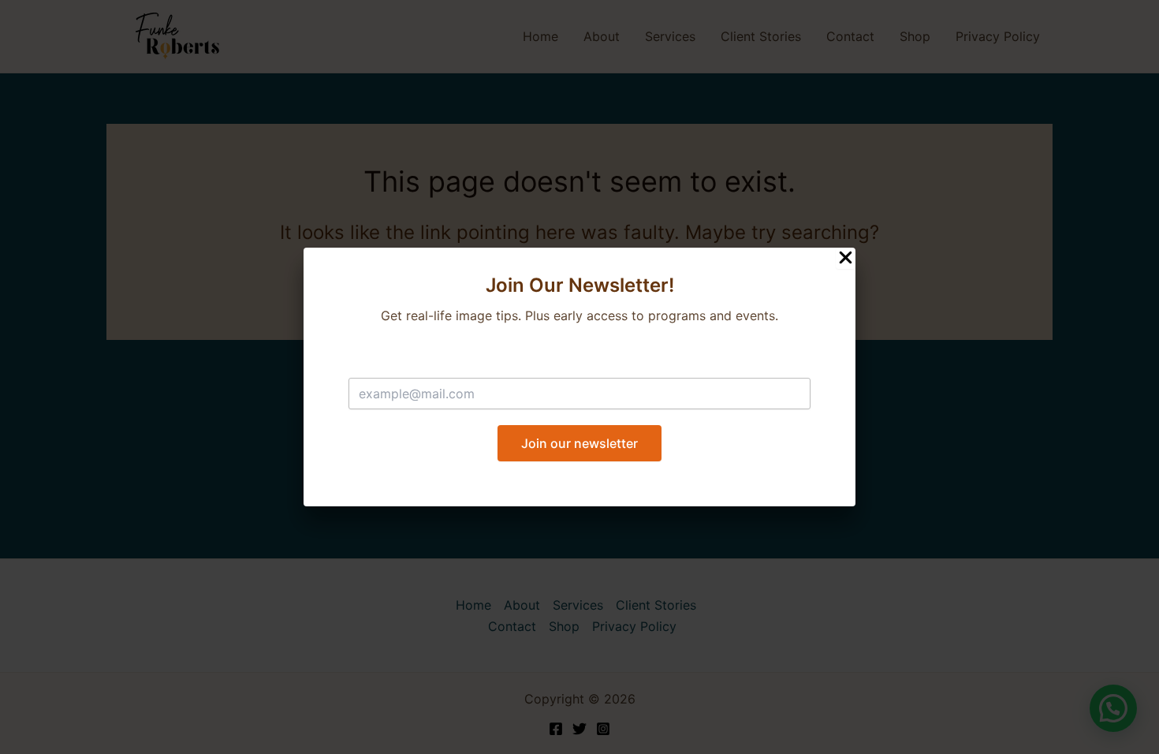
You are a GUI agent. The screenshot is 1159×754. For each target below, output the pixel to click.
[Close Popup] (845, 258)
